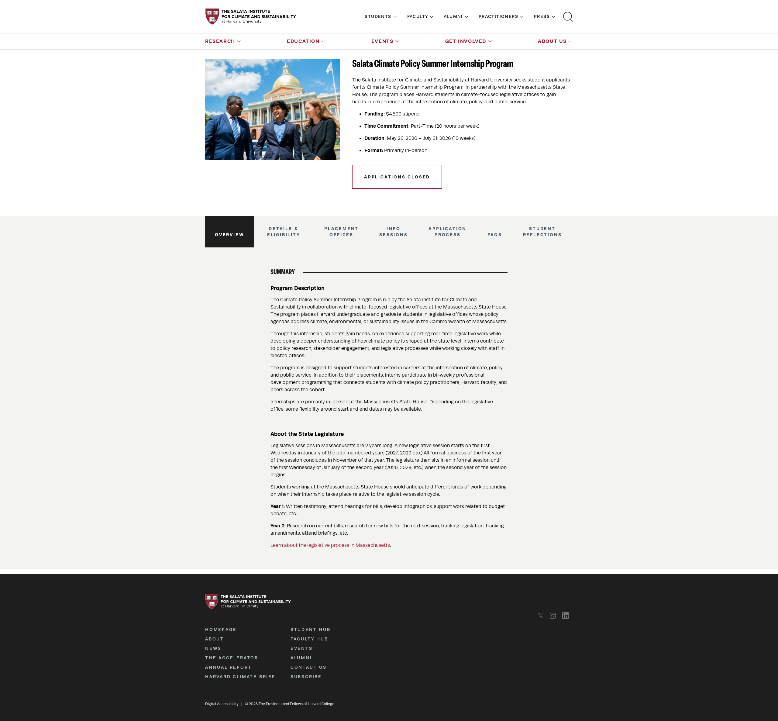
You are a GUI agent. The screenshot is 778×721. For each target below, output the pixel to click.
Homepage (220, 629)
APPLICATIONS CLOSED (397, 176)
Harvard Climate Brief (240, 676)
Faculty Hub (309, 638)
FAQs (494, 234)
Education (303, 41)
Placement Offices (341, 231)
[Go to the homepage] (250, 16)
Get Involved (465, 41)
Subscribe (306, 676)
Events (382, 41)
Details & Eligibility (283, 231)
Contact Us (309, 667)
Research (220, 41)
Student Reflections (542, 231)
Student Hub (311, 629)
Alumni (453, 16)
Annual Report (228, 667)
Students (378, 16)
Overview (229, 234)
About (214, 638)
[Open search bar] (568, 17)
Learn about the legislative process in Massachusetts (330, 545)
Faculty (417, 16)
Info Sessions (393, 231)
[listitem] (542, 615)
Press (542, 16)
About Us (552, 41)
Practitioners (498, 16)
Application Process (447, 231)
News (213, 648)
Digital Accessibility (222, 704)
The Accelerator (231, 657)
